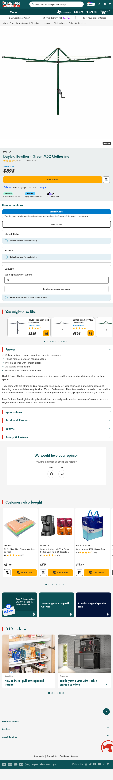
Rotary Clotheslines (77, 23)
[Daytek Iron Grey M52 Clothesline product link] (62, 327)
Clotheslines (59, 23)
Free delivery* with (54, 18)
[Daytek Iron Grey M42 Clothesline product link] (17, 327)
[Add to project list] (106, 179)
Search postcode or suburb (18, 274)
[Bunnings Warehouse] (11, 6)
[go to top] (106, 711)
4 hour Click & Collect (96, 18)
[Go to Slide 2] (47, 341)
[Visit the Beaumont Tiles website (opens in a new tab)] (64, 12)
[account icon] (99, 4)
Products (14, 23)
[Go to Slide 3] (50, 341)
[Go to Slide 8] (63, 341)
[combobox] (56, 4)
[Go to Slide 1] (44, 341)
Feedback (64, 756)
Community (38, 756)
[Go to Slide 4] (52, 341)
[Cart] (110, 4)
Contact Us (52, 756)
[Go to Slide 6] (58, 341)
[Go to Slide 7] (61, 341)
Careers (74, 756)
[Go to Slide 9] (66, 341)
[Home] (4, 23)
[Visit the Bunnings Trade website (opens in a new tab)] (105, 12)
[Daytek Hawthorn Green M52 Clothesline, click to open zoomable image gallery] (56, 82)
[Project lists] (104, 4)
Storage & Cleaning (30, 23)
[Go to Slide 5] (55, 341)
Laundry (46, 23)
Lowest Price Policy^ (20, 18)
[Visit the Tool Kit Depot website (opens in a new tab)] (91, 12)
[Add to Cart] (46, 333)
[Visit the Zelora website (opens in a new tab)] (78, 12)
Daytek (7, 152)
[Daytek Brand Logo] (107, 144)
